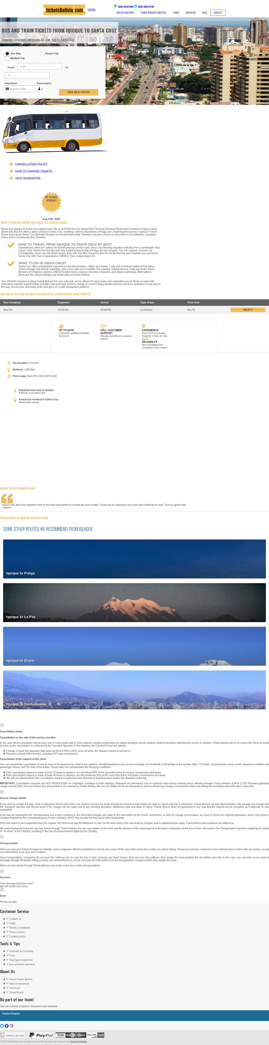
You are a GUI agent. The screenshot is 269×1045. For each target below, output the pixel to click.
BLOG (204, 12)
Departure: (11, 83)
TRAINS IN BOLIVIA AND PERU (153, 12)
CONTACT (218, 12)
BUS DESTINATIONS (125, 12)
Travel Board (16, 992)
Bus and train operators (22, 964)
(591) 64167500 (125, 6)
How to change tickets (33, 171)
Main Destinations (19, 983)
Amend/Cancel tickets (21, 951)
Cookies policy (17, 936)
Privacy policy (17, 932)
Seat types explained (21, 960)
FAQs (12, 923)
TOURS (176, 12)
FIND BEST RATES (79, 92)
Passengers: (44, 83)
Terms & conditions (19, 927)
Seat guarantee (28, 178)
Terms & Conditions (79, 1041)
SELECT (248, 309)
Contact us (15, 919)
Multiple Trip (17, 58)
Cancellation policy (31, 164)
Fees (12, 955)
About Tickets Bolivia (20, 979)
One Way (15, 53)
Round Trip (52, 53)
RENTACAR (191, 12)
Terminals (14, 988)
